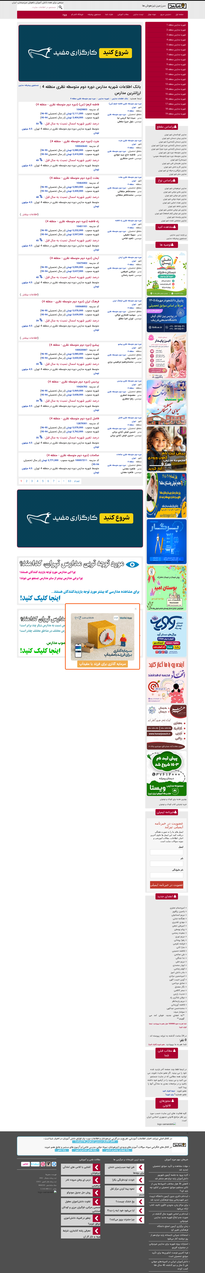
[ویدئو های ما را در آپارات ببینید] (42, 1164)
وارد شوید (169, 1094)
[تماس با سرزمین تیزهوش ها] (25, 1164)
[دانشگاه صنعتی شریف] (167, 314)
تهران (134, 107)
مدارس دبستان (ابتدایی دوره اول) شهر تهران (169, 145)
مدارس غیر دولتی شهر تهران (176, 195)
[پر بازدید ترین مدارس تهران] (80, 580)
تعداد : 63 (74, 481)
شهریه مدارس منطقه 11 (175, 74)
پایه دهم (62, 1150)
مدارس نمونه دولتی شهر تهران (175, 199)
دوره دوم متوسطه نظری (116, 114)
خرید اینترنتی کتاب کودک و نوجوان (173, 804)
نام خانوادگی (177, 870)
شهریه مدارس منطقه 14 (175, 89)
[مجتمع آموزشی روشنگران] (167, 495)
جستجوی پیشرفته (94, 14)
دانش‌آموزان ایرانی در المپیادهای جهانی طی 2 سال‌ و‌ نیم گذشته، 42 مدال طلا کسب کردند (169, 1265)
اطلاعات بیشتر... (29, 214)
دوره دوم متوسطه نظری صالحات (129, 454)
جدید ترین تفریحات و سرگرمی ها (128, 1159)
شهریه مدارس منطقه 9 (176, 64)
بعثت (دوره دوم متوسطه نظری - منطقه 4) (74, 178)
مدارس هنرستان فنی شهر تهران (174, 163)
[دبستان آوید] (167, 634)
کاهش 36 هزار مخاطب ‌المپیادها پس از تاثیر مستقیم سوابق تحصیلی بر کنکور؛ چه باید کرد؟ (169, 1187)
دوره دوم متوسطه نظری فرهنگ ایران (127, 300)
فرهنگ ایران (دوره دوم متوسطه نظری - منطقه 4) (70, 301)
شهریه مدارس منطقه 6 (176, 49)
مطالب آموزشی (123, 14)
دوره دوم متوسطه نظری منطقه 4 (83, 98)
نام (182, 858)
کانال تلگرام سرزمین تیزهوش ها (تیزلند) (95, 1141)
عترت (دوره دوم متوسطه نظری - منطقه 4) (74, 141)
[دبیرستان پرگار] (167, 541)
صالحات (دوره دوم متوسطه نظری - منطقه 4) (73, 455)
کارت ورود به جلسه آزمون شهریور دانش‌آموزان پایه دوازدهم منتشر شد (171, 1176)
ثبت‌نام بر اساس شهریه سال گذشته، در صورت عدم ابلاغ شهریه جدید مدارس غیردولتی (170, 1217)
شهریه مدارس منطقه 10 (175, 69)
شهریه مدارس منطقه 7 (176, 54)
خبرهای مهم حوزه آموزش (176, 1159)
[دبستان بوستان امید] (167, 588)
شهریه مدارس (103, 98)
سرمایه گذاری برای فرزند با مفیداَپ (102, 664)
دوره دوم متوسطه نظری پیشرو (130, 344)
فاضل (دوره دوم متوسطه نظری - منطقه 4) (74, 418)
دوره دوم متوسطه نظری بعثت (130, 177)
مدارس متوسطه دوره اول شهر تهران (173, 152)
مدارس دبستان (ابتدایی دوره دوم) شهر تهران (169, 149)
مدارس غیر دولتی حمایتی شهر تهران (173, 210)
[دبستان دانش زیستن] (167, 273)
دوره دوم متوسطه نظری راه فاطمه (128, 220)
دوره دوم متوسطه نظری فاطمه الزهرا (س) (125, 103)
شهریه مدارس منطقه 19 (175, 113)
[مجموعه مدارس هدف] (167, 448)
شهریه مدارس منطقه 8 (176, 59)
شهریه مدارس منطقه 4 (176, 39)
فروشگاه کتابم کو (77, 14)
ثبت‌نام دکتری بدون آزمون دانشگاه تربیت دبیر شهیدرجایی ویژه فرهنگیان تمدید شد (168, 1198)
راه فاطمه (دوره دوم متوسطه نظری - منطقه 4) (72, 221)
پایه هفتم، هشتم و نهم (85, 1150)
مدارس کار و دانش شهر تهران (175, 167)
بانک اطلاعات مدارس (120, 98)
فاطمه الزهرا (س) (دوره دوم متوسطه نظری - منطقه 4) (67, 104)
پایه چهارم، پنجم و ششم (117, 1150)
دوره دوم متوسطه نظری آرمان (130, 257)
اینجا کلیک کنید (169, 1091)
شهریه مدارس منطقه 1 (176, 25)
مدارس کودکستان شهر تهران (175, 134)
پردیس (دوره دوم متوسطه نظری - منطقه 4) (73, 382)
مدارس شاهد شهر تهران (177, 206)
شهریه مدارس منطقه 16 (175, 99)
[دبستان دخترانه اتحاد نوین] (167, 680)
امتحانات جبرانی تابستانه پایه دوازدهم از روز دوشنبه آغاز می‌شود (169, 1237)
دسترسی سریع (165, 14)
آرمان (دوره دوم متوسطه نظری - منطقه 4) (74, 258)
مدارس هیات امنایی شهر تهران (175, 202)
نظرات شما (109, 14)
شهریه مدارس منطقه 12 (175, 79)
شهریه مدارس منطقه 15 (175, 94)
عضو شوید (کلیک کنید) (156, 1044)
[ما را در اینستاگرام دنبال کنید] (48, 1164)
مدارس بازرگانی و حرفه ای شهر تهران (172, 170)
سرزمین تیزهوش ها (154, 5)
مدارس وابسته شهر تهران (177, 217)
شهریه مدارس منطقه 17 (175, 104)
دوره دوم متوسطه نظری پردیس (129, 381)
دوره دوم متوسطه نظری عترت (130, 140)
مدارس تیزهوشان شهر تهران (176, 188)
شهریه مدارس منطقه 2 (176, 30)
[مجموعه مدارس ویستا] (167, 773)
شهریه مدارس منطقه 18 (175, 109)
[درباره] (35, 1164)
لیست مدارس (138, 14)
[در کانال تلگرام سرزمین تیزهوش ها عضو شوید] (53, 1164)
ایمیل (181, 847)
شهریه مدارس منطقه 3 (176, 34)
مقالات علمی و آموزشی (89, 1159)
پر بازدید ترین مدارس (178, 235)
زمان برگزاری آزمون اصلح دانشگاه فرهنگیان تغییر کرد (172, 1228)
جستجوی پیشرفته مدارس (28, 85)
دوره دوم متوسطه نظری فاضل (130, 417)
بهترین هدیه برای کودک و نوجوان (173, 799)
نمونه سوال (152, 14)
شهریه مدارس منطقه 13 (175, 84)
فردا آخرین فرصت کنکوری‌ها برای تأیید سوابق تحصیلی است (170, 1254)
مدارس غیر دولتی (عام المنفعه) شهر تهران (171, 213)
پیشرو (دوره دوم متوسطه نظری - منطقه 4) (74, 345)
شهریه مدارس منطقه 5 (176, 44)
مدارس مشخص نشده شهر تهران (174, 220)
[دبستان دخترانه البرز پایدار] (167, 356)
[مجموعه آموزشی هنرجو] (167, 727)
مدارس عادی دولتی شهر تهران (175, 192)
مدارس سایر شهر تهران (178, 174)
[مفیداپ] (80, 53)
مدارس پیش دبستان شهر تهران (174, 138)
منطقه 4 (131, 110)
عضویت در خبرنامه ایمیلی (166, 884)
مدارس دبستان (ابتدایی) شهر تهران (173, 141)
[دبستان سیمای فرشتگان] (167, 402)
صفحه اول (179, 14)
